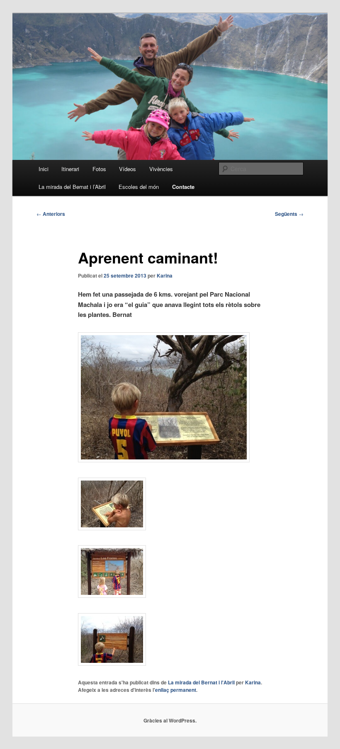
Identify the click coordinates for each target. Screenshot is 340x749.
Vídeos (127, 169)
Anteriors (50, 213)
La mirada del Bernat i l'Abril (201, 682)
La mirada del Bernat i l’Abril (72, 187)
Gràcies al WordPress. (170, 720)
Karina (164, 275)
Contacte (183, 187)
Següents (289, 213)
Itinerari (70, 169)
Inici (44, 169)
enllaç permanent (175, 689)
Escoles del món (139, 187)
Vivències (161, 169)
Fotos (99, 169)
